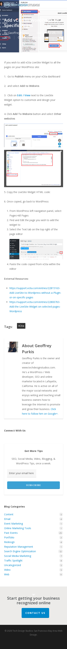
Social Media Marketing (17, 556)
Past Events (11, 532)
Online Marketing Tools (34, 37)
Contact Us (35, 613)
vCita (21, 325)
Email (7, 519)
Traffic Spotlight (13, 560)
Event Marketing (13, 523)
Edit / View (23, 95)
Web (6, 574)
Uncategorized (12, 565)
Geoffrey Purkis (18, 33)
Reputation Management (18, 546)
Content (8, 514)
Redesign (9, 542)
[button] (61, 5)
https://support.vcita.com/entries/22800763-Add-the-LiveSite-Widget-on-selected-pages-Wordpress (35, 306)
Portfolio (9, 537)
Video (7, 569)
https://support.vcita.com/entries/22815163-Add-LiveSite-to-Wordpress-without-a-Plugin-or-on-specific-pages (35, 292)
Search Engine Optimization (20, 551)
